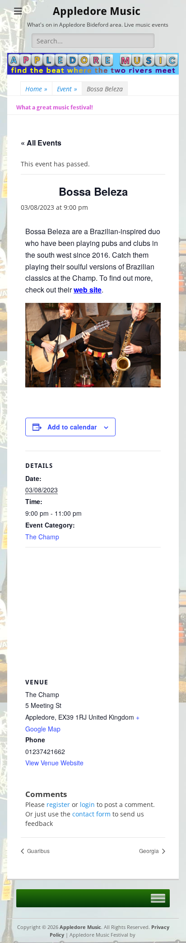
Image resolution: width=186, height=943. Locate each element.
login (87, 804)
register (58, 804)
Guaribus (38, 850)
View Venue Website (54, 762)
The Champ (42, 536)
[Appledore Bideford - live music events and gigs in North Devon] (93, 72)
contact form (91, 814)
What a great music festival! (54, 107)
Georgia (149, 850)
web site (88, 289)
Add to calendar (72, 426)
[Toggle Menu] (158, 898)
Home (36, 89)
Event (67, 89)
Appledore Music (96, 11)
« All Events (41, 142)
